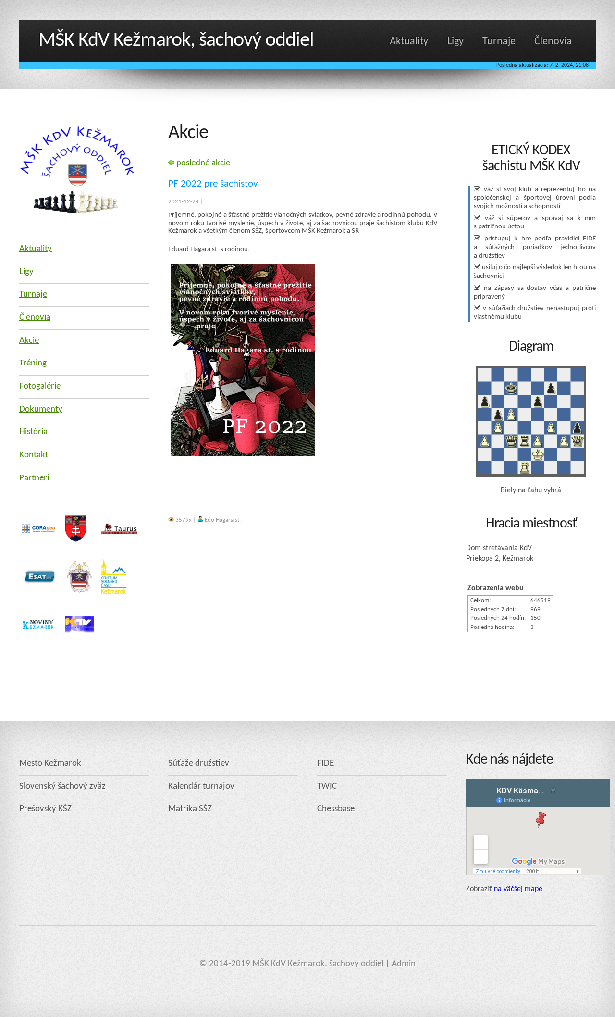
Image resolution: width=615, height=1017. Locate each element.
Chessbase (336, 809)
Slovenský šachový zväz (62, 786)
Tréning (33, 363)
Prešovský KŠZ (45, 809)
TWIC (327, 786)
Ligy (455, 41)
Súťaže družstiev (198, 763)
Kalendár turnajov (201, 786)
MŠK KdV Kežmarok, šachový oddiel (176, 40)
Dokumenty (40, 409)
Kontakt (33, 455)
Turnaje (499, 41)
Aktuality (409, 41)
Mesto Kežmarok (50, 763)
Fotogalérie (40, 386)
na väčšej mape (518, 889)
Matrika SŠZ (190, 809)
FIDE (325, 763)
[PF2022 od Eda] (243, 454)
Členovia (553, 41)
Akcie (29, 340)
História (33, 432)
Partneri (34, 478)
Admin (404, 963)
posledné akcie (202, 163)
